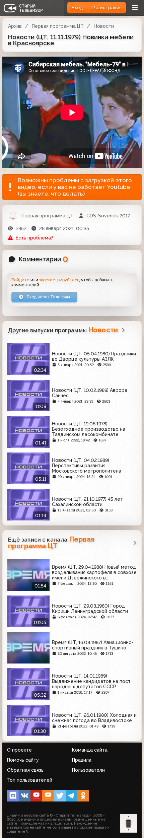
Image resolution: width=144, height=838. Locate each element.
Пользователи (88, 770)
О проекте (19, 750)
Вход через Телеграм (48, 296)
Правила (81, 760)
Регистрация (107, 7)
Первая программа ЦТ (58, 26)
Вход (77, 7)
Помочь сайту (23, 760)
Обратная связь (25, 770)
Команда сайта (89, 750)
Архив (15, 26)
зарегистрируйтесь (59, 279)
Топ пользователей (29, 780)
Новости (104, 26)
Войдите (20, 279)
